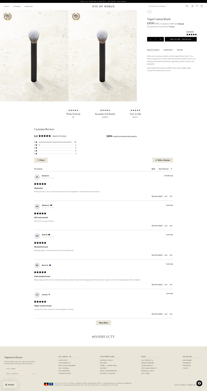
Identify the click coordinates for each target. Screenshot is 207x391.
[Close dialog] (148, 165)
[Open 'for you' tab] (199, 383)
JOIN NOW (118, 206)
